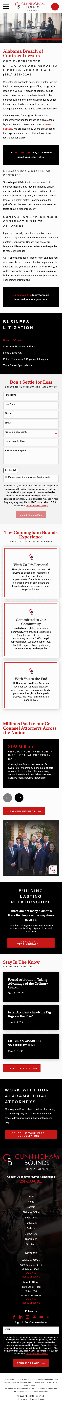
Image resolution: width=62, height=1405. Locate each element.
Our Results (31, 1223)
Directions (30, 1244)
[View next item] (19, 797)
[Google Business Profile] (34, 1317)
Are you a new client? (16, 432)
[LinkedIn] (20, 1317)
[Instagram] (27, 1317)
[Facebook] (14, 1317)
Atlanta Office (31, 1217)
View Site (31, 1273)
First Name (10, 394)
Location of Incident (15, 441)
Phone (8, 413)
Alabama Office (31, 1212)
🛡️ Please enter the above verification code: (28, 477)
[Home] (30, 6)
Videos (31, 1228)
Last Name (10, 404)
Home (31, 1201)
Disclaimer (31, 1238)
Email (8, 422)
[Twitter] (48, 1317)
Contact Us (31, 1233)
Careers (31, 1206)
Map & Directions (31, 1276)
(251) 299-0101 (17, 74)
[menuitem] (31, 340)
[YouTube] (41, 1317)
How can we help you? (16, 450)
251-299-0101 (31, 1181)
